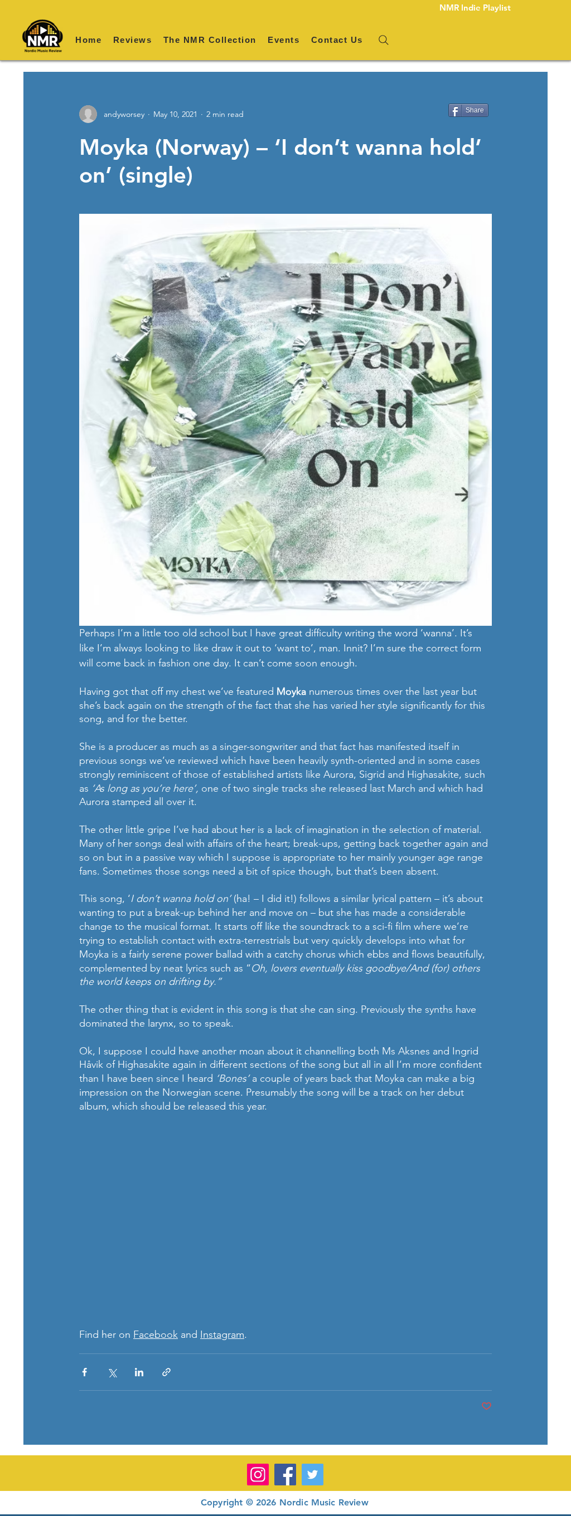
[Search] (383, 40)
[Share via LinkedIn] (139, 1372)
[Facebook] (285, 1474)
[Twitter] (312, 1474)
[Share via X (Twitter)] (112, 1372)
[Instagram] (258, 1474)
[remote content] (285, 1220)
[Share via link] (166, 1372)
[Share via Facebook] (84, 1372)
